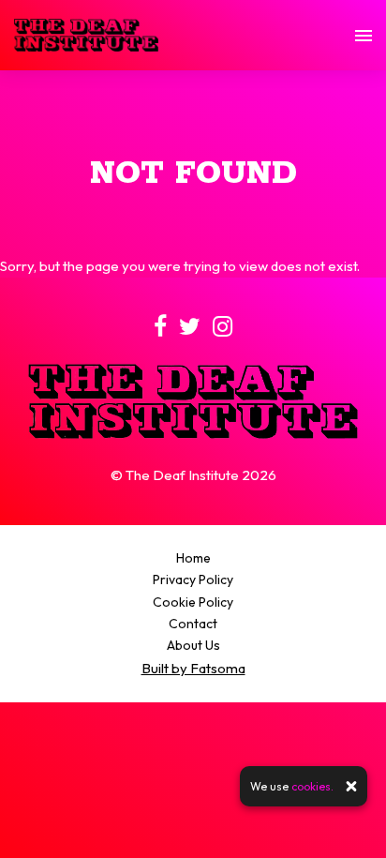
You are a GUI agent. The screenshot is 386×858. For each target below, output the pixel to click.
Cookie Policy (193, 602)
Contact (193, 623)
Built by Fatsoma (193, 668)
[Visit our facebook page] (160, 330)
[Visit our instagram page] (222, 330)
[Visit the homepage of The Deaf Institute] (86, 35)
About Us (193, 645)
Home (193, 557)
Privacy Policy (193, 579)
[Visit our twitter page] (189, 330)
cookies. (312, 786)
